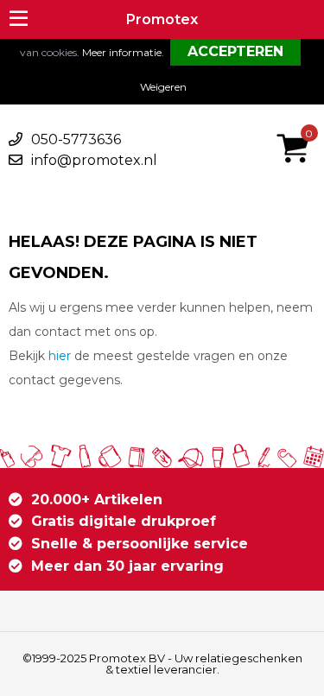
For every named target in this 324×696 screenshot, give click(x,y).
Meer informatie (122, 52)
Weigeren (163, 86)
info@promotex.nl (94, 160)
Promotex (162, 19)
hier (59, 356)
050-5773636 (76, 139)
